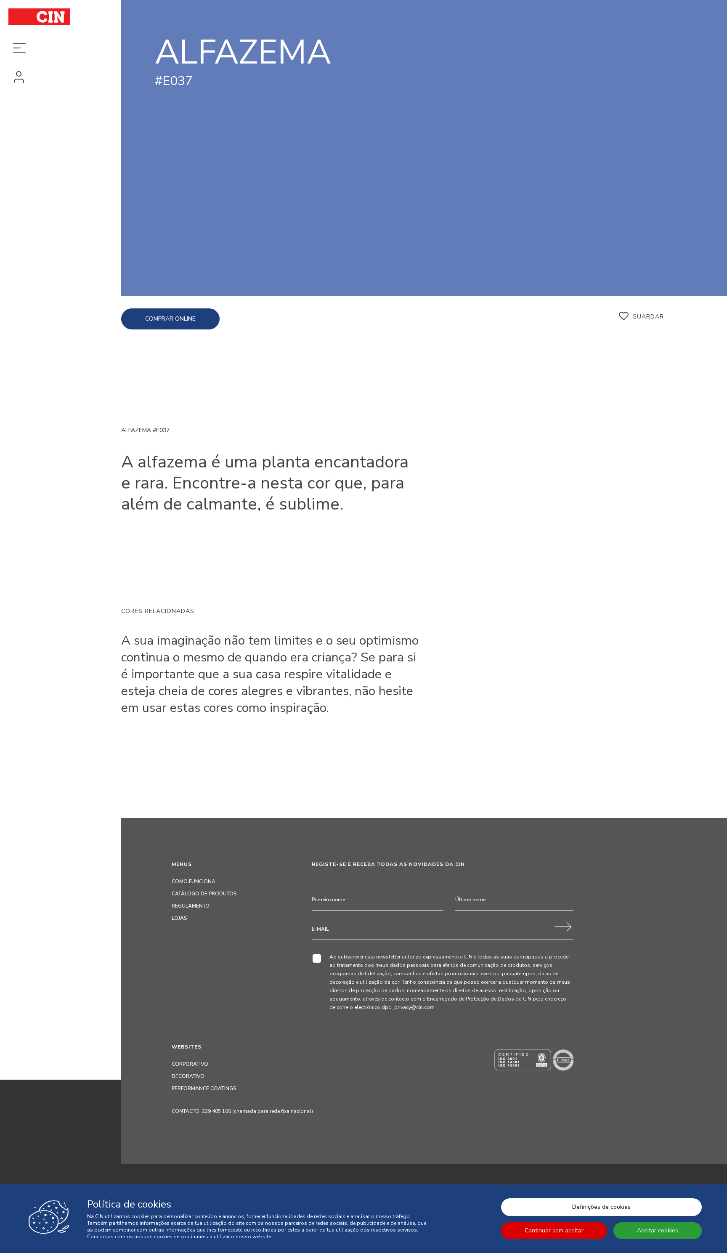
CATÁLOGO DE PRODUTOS (204, 893)
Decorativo (188, 1076)
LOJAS (179, 918)
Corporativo (190, 1064)
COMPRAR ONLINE (170, 319)
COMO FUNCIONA (193, 881)
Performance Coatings (204, 1088)
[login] (61, 78)
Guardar (648, 317)
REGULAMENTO (191, 906)
